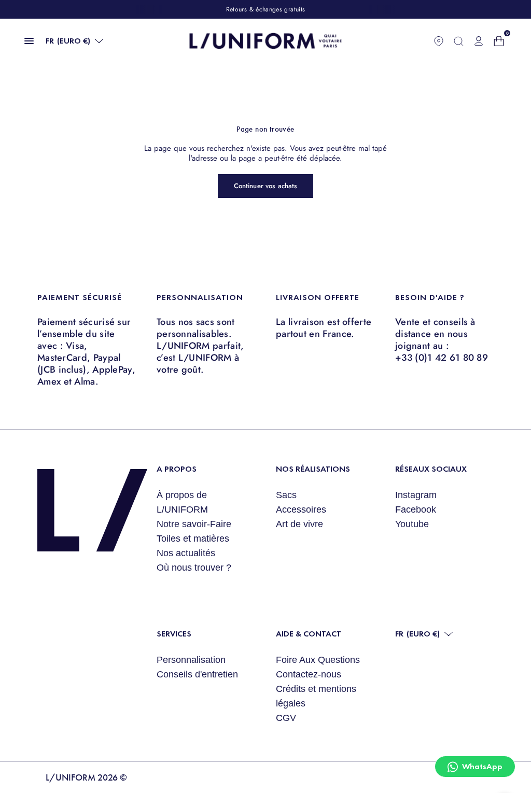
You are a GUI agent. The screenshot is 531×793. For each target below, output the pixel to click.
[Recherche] (459, 41)
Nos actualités (186, 553)
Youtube (412, 524)
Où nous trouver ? (194, 567)
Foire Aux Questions (318, 660)
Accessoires (301, 509)
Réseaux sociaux (431, 468)
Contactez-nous (308, 674)
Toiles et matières (193, 538)
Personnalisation (191, 660)
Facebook (415, 509)
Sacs (286, 495)
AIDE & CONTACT (308, 633)
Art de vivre (299, 524)
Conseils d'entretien (197, 674)
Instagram (416, 495)
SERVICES (174, 633)
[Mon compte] (478, 41)
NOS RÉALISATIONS (313, 468)
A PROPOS (177, 468)
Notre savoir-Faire (194, 524)
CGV (286, 718)
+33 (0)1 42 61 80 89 (441, 357)
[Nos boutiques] (439, 41)
